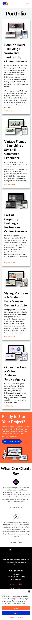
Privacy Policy (19, 617)
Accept (16, 608)
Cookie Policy (12, 617)
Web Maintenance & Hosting (16, 577)
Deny (16, 613)
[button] (29, 591)
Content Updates (16, 579)
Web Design (16, 574)
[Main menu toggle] (27, 4)
